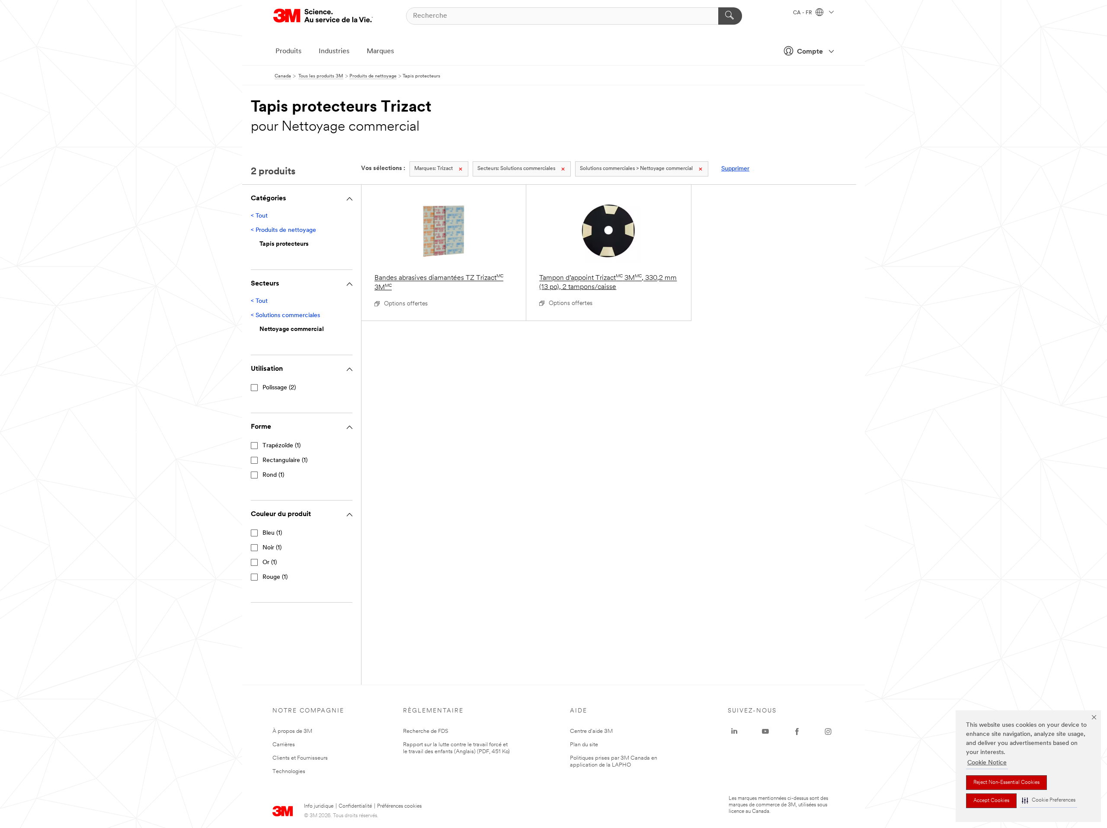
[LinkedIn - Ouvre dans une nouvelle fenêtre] (734, 731)
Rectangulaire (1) (284, 460)
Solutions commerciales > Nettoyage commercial (636, 168)
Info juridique (318, 806)
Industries (334, 51)
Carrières (283, 745)
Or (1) (269, 562)
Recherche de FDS (425, 731)
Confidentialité (355, 806)
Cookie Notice (987, 763)
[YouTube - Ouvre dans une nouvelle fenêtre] (765, 731)
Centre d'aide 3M (591, 731)
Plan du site (584, 745)
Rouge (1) (275, 577)
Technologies (288, 771)
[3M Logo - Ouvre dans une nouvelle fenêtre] (323, 15)
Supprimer (735, 169)
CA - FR (803, 13)
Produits (288, 51)
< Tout (259, 216)
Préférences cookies (399, 806)
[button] (1048, 800)
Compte (810, 51)
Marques (380, 51)
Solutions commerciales (516, 168)
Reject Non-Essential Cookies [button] (1006, 782)
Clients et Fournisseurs (300, 758)
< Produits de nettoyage (283, 230)
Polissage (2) (279, 388)
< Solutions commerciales (285, 315)
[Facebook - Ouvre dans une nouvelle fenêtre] (796, 731)
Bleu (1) (272, 533)
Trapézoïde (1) (281, 446)
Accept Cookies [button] (991, 800)
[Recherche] (730, 16)
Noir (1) (272, 548)
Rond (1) (273, 475)
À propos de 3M (292, 731)
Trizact (433, 168)
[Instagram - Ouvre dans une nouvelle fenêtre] (828, 731)
